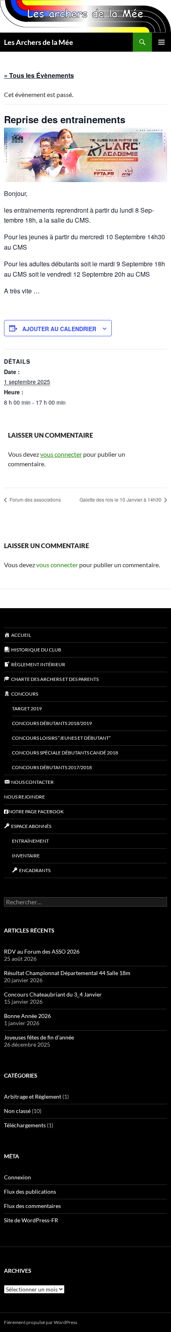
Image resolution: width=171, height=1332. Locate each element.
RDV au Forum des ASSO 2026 (42, 951)
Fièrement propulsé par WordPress (40, 1322)
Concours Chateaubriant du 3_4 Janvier (53, 994)
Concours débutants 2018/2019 (52, 723)
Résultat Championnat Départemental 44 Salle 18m (67, 972)
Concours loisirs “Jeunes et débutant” (61, 738)
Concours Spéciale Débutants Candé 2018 (65, 753)
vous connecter (61, 454)
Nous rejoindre (24, 797)
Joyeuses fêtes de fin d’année (39, 1037)
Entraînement (30, 841)
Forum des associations (34, 499)
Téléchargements (25, 1125)
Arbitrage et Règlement (32, 1096)
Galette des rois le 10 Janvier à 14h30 (121, 499)
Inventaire (26, 856)
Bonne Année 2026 (27, 1015)
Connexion (17, 1177)
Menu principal (161, 42)
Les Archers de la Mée (38, 42)
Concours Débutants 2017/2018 (52, 767)
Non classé (17, 1110)
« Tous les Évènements (39, 75)
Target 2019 (27, 709)
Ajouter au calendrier (59, 329)
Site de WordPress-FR (31, 1220)
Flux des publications (30, 1191)
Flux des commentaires (32, 1205)
